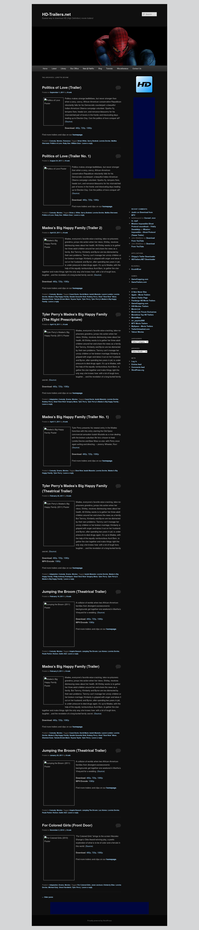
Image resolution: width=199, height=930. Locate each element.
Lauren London (107, 294)
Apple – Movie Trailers (140, 294)
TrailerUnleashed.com (140, 329)
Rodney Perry (92, 296)
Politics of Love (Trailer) (61, 87)
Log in (134, 361)
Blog (100, 68)
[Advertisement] (144, 137)
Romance (67, 141)
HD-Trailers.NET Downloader (143, 259)
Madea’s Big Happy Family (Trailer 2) (72, 227)
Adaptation (53, 399)
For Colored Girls (84, 885)
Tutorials (109, 68)
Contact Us (137, 68)
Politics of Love (56, 143)
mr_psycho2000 (138, 320)
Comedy (52, 141)
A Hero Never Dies (139, 292)
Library (63, 68)
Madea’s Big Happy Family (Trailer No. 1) (75, 416)
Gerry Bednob (92, 141)
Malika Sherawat (111, 212)
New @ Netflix (88, 68)
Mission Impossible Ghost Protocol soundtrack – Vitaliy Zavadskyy (143, 226)
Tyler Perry (86, 299)
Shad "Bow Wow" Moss (107, 735)
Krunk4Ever (136, 269)
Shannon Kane (47, 299)
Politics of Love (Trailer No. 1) (66, 155)
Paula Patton (47, 653)
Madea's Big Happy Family (58, 296)
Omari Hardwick (65, 887)
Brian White (82, 141)
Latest (54, 68)
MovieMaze (136, 317)
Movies (59, 141)
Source (69, 121)
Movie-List (135, 309)
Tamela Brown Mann (62, 299)
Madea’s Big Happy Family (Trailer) (70, 666)
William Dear (76, 143)
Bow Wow (79, 470)
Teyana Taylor (76, 299)
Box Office (74, 68)
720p (83, 127)
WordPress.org (137, 370)
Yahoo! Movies (137, 332)
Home (45, 68)
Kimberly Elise (109, 885)
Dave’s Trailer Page (139, 297)
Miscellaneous (122, 68)
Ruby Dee (66, 143)
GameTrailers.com (139, 282)
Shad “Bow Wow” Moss (107, 296)
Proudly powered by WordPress (99, 920)
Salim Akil (63, 653)
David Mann (84, 294)
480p (78, 127)
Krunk (69, 92)
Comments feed (138, 367)
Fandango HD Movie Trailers (143, 300)
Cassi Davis (74, 294)
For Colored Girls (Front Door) (67, 825)
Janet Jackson (97, 885)
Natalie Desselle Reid (78, 296)
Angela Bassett (75, 651)
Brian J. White (74, 212)
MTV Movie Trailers (139, 323)
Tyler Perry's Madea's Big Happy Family (103, 401)
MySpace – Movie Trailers (142, 326)
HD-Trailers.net (56, 14)
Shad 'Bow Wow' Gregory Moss (66, 401)
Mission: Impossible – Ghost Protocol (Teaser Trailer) (143, 232)
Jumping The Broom (90, 651)
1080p (89, 127)
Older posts (47, 897)
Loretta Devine (104, 141)
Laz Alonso (103, 651)
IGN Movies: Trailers (139, 306)
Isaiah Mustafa (95, 294)
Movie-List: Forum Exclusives (143, 312)
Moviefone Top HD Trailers (142, 314)
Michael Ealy (53, 887)
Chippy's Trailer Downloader (143, 256)
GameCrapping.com (139, 279)
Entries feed (136, 364)
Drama (68, 399)
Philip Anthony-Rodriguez (63, 576)
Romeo (55, 653)
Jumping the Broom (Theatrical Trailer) (74, 591)
